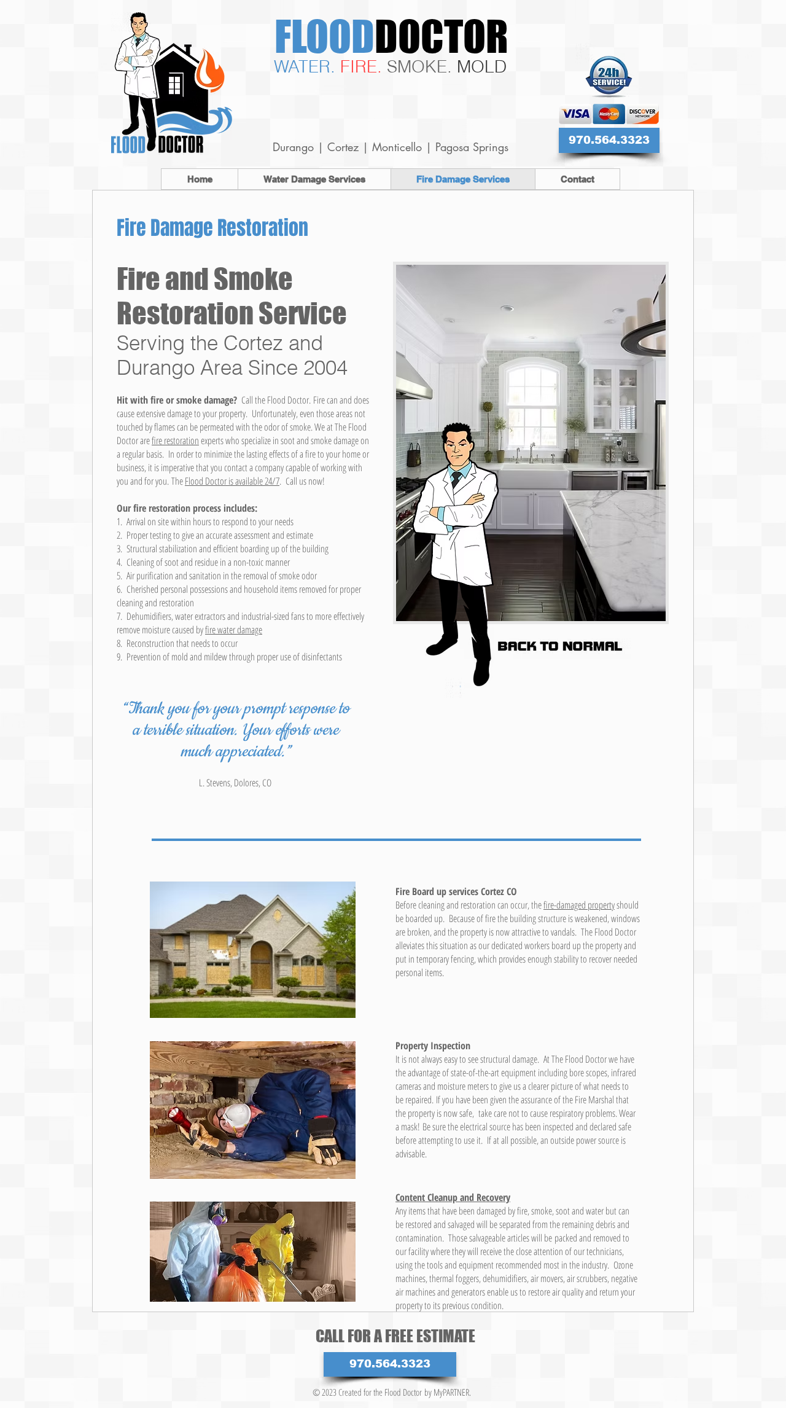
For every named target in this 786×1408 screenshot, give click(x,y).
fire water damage (233, 629)
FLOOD (324, 35)
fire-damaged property (579, 905)
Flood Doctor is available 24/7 (232, 481)
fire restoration (175, 440)
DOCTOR (441, 35)
